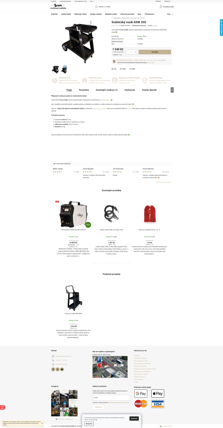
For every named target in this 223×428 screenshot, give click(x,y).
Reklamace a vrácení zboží (142, 371)
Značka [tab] (149, 90)
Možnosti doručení (117, 41)
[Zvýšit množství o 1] (135, 52)
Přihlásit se (98, 407)
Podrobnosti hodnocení (139, 25)
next (170, 231)
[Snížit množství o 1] (126, 52)
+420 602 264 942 (61, 364)
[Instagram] (58, 369)
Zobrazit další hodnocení (163, 182)
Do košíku (155, 52)
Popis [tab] (69, 90)
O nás (136, 382)
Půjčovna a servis (139, 377)
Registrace (167, 1)
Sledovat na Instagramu (65, 419)
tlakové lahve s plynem (99, 108)
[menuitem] (54, 14)
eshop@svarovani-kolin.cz (64, 356)
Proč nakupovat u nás (81, 1)
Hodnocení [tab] (130, 90)
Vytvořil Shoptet (167, 426)
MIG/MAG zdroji (105, 100)
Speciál (155, 25)
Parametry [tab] (84, 90)
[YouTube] (62, 369)
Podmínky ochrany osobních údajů (144, 369)
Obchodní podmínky (140, 366)
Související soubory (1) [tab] (107, 90)
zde (96, 419)
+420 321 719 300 (61, 360)
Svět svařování (138, 379)
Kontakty (53, 1)
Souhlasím (134, 418)
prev (52, 231)
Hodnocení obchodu (65, 1)
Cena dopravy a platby (141, 374)
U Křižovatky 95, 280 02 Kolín (102, 355)
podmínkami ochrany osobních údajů (119, 402)
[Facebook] (53, 369)
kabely (129, 108)
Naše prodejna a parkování (142, 363)
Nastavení (89, 424)
